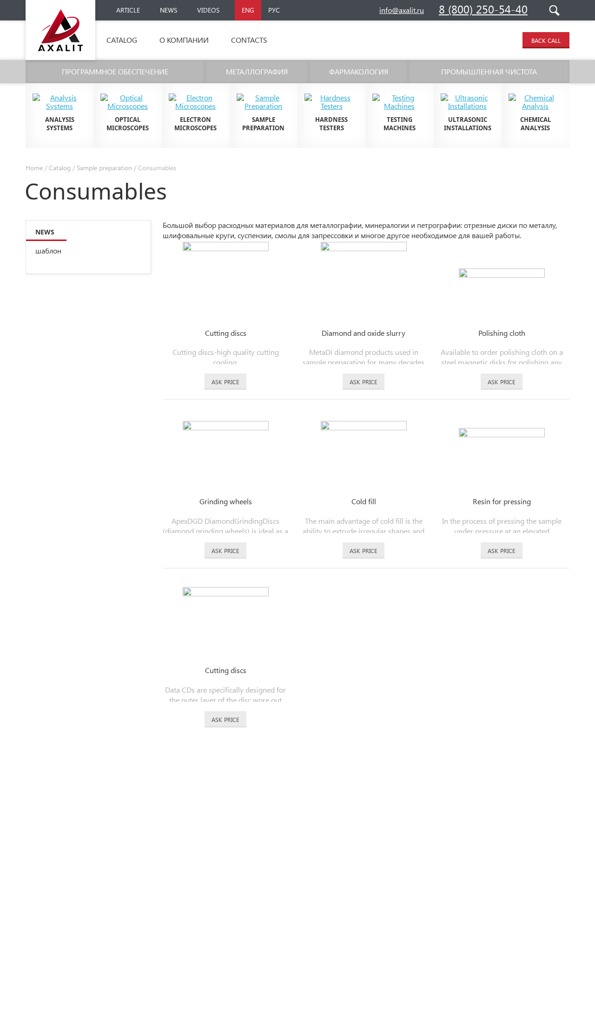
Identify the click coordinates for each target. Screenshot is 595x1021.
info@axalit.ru (401, 10)
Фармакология (358, 71)
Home (34, 167)
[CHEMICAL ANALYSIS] (535, 90)
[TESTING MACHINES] (399, 90)
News (168, 10)
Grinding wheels (225, 501)
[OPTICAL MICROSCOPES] (127, 90)
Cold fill (363, 501)
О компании (184, 40)
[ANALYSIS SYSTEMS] (59, 90)
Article (128, 10)
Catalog (121, 40)
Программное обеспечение (115, 71)
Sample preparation (104, 167)
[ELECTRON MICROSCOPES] (196, 90)
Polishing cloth (501, 333)
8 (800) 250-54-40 (483, 8)
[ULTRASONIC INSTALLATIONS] (468, 90)
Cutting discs (225, 333)
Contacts (249, 40)
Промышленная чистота (489, 71)
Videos (208, 10)
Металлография (257, 71)
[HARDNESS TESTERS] (331, 90)
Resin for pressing (502, 501)
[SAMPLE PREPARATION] (264, 90)
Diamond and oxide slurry (363, 333)
